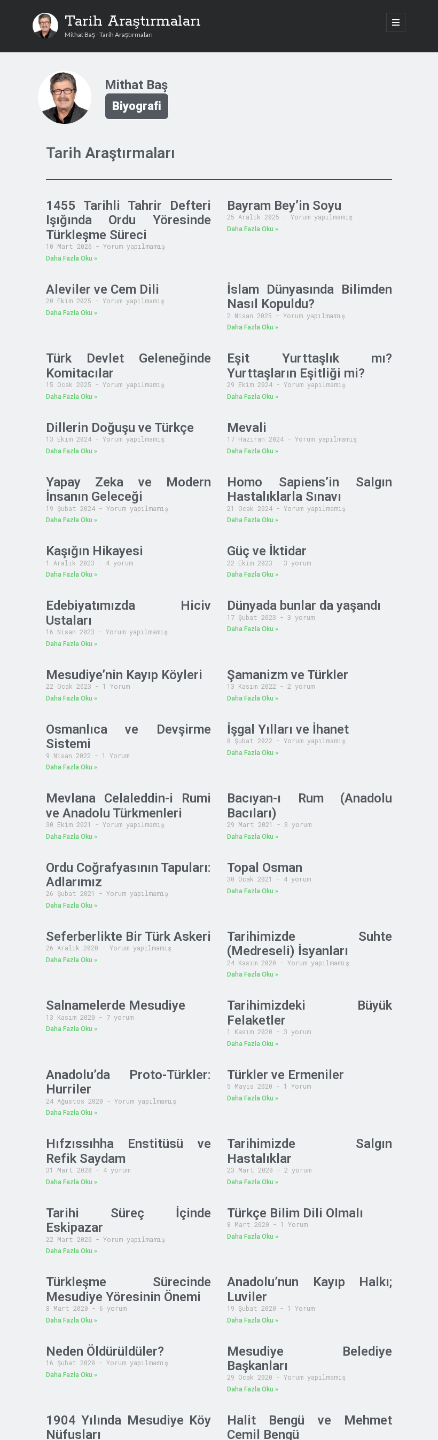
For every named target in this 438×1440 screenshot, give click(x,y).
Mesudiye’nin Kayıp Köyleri (124, 674)
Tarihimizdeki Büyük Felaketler (309, 1012)
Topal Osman (264, 867)
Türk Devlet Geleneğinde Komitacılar (128, 365)
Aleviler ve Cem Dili (102, 289)
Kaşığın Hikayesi (94, 551)
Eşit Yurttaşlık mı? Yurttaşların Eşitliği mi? (309, 365)
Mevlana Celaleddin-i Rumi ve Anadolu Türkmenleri (128, 805)
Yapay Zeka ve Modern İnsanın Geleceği (128, 489)
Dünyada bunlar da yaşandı (304, 605)
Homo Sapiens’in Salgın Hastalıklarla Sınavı (309, 489)
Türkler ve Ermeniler (285, 1074)
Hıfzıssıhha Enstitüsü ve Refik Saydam (128, 1151)
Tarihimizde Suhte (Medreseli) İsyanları (309, 943)
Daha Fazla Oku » (71, 258)
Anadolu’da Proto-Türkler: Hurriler (128, 1082)
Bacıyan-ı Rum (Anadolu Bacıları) (309, 805)
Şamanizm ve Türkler (287, 674)
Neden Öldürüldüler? (105, 1351)
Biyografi (136, 106)
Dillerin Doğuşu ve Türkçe (120, 427)
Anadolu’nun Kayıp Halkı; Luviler (309, 1289)
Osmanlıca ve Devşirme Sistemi (128, 736)
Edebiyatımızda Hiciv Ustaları (128, 612)
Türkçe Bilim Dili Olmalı (295, 1213)
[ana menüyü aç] (395, 22)
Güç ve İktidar (267, 551)
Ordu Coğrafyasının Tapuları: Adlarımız (128, 875)
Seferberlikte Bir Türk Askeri (128, 936)
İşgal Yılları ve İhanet (288, 729)
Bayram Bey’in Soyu (284, 205)
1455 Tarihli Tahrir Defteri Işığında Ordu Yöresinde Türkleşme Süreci (128, 220)
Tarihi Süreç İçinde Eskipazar (128, 1220)
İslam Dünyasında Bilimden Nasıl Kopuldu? (309, 296)
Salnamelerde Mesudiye (115, 1005)
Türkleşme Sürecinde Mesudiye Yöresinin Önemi (128, 1289)
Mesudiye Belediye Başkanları (309, 1358)
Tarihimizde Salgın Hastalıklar (309, 1151)
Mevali (247, 427)
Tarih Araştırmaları (133, 21)
